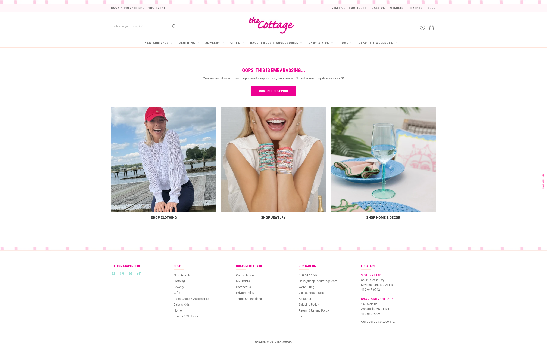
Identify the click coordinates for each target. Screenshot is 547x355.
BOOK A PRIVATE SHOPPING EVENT (138, 8)
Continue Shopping (273, 91)
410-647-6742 (308, 275)
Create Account (246, 275)
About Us (305, 298)
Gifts (235, 43)
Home (345, 43)
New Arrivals (157, 43)
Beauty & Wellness (376, 43)
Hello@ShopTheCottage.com (318, 281)
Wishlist (397, 8)
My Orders (243, 281)
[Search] (174, 26)
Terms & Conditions (249, 298)
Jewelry (213, 43)
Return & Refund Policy (314, 310)
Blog (432, 8)
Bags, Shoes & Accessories (275, 43)
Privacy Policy (245, 292)
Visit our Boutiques (349, 8)
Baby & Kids (319, 43)
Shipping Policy (309, 304)
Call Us (378, 8)
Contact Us (243, 287)
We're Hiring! (307, 287)
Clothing (187, 43)
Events (416, 8)
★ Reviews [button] (543, 181)
